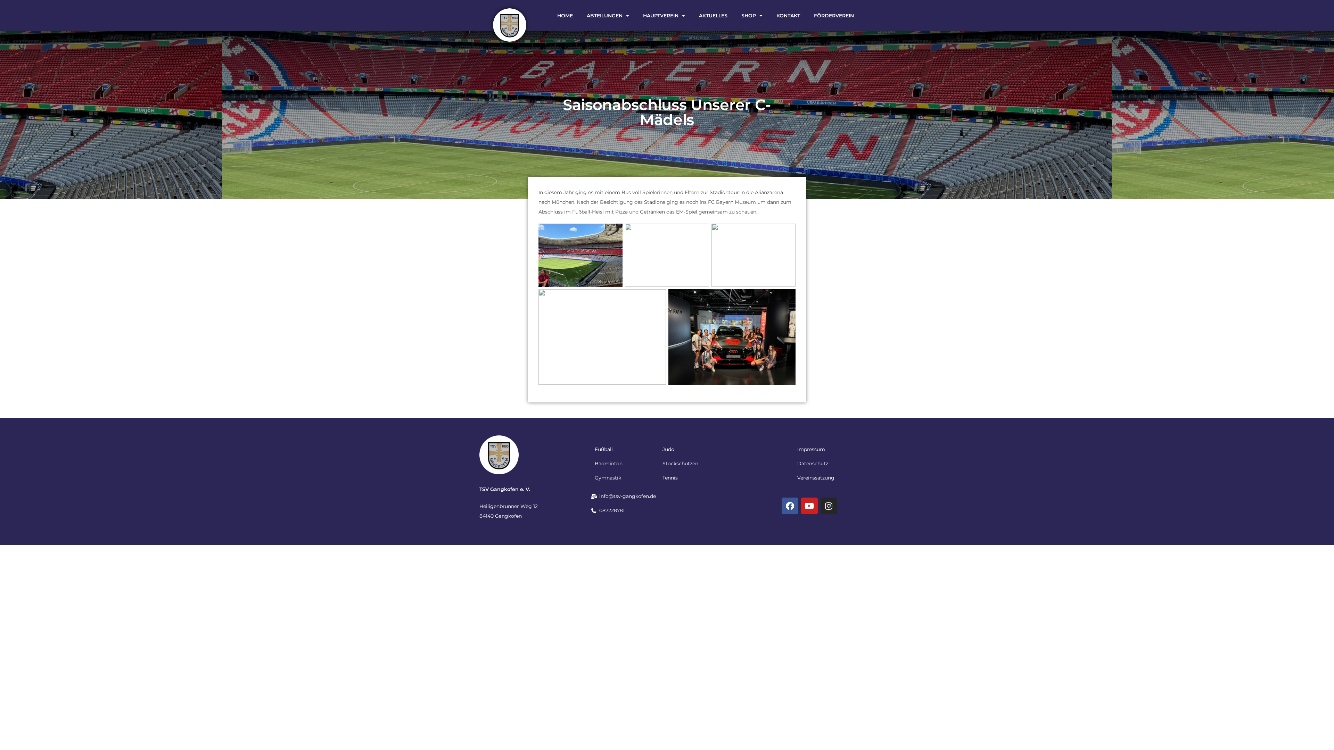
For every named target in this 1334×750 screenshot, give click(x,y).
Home (565, 15)
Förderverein (834, 15)
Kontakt (788, 15)
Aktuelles (713, 15)
